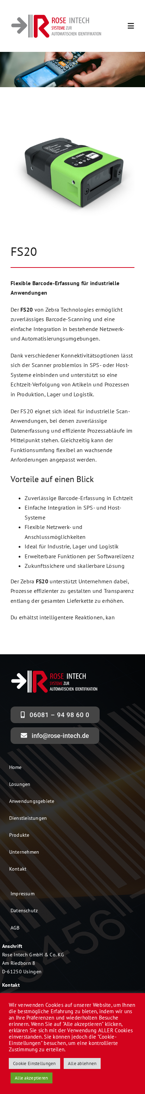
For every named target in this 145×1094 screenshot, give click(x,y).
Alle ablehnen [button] (82, 1063)
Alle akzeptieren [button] (31, 1078)
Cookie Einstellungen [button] (34, 1063)
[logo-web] (56, 16)
